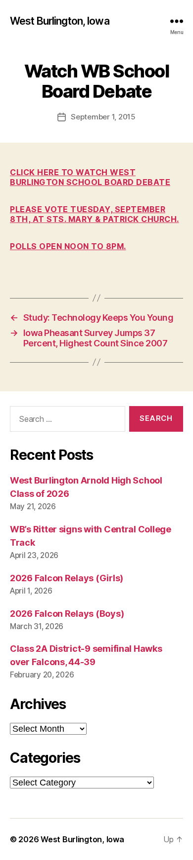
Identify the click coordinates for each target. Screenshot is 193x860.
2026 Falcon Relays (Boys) (67, 613)
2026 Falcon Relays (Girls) (66, 578)
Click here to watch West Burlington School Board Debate (90, 177)
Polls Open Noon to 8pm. (68, 246)
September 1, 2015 (103, 116)
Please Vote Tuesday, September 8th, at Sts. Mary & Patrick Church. (94, 214)
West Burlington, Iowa (59, 21)
